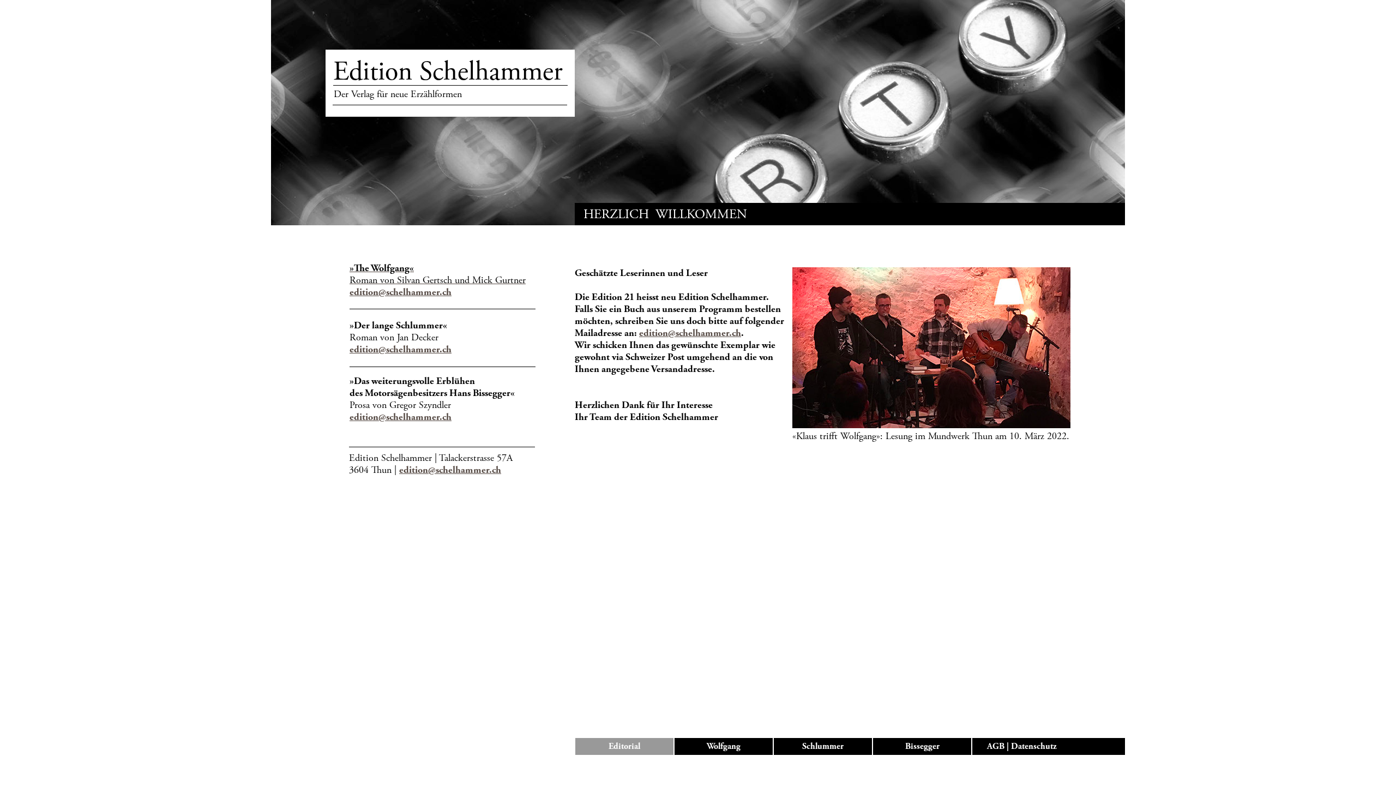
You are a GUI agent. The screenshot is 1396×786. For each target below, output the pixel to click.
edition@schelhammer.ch (401, 292)
